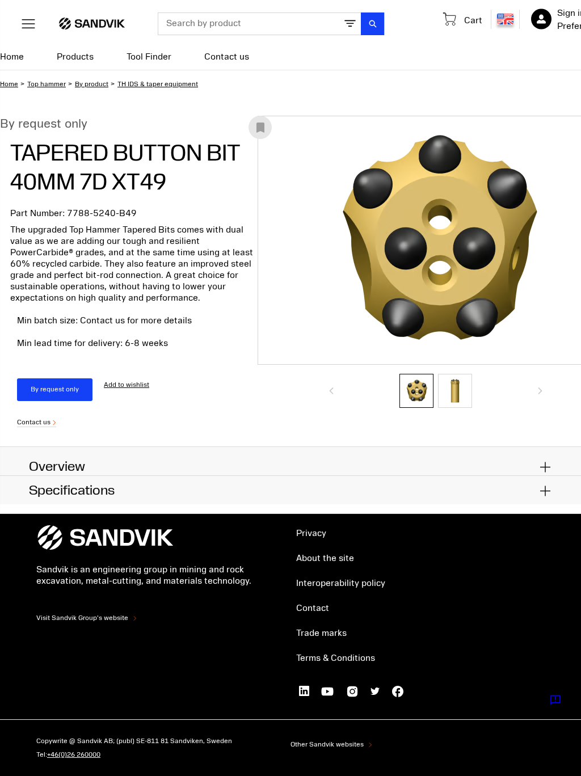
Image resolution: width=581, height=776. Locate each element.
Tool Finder (149, 56)
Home (12, 56)
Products (75, 56)
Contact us (226, 56)
